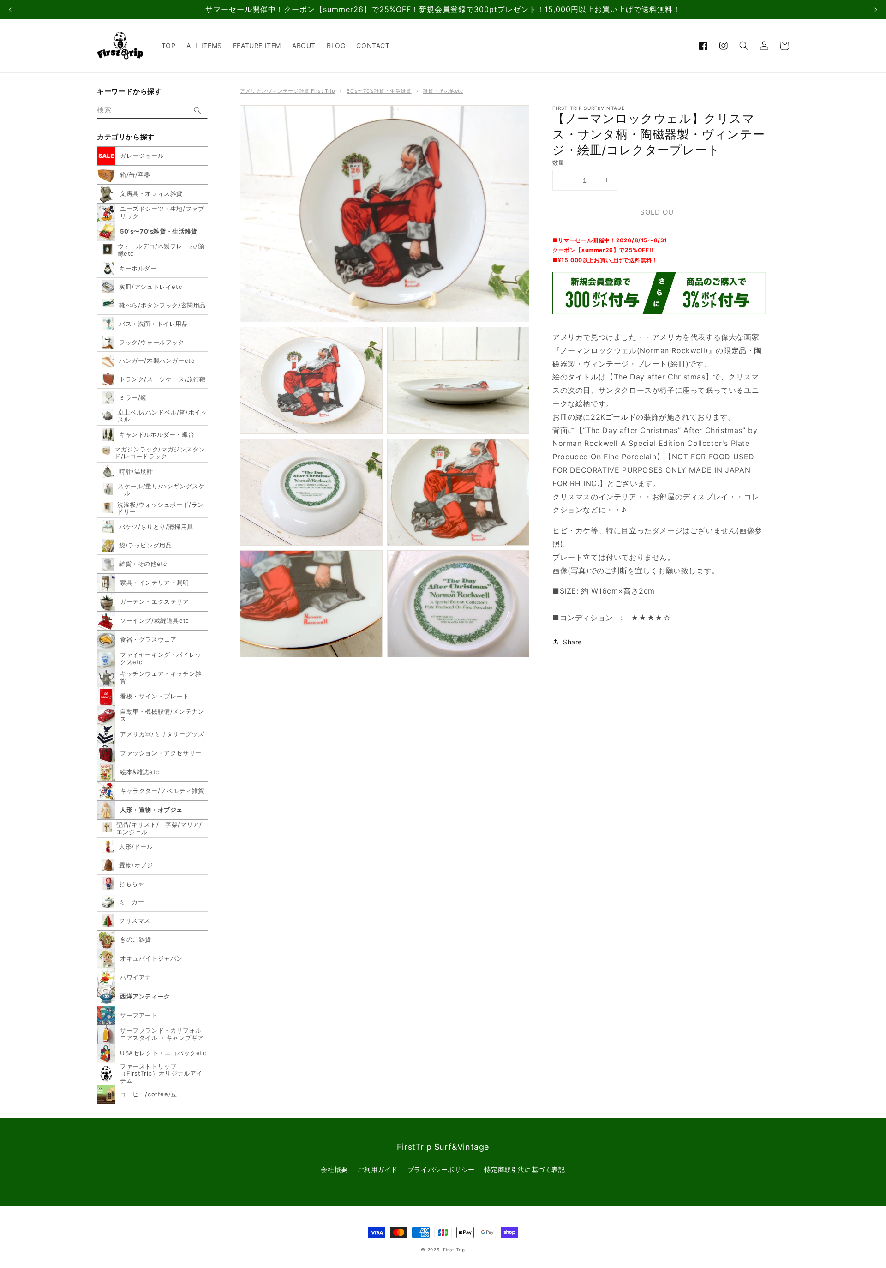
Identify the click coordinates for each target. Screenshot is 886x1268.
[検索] (197, 110)
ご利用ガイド (377, 1169)
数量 (558, 162)
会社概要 (334, 1169)
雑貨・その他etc (443, 91)
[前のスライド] (10, 9)
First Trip (454, 1249)
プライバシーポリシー (441, 1169)
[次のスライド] (876, 9)
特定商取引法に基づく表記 (524, 1169)
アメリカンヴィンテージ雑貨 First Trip (287, 91)
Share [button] (572, 641)
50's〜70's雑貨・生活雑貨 (379, 91)
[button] (744, 46)
